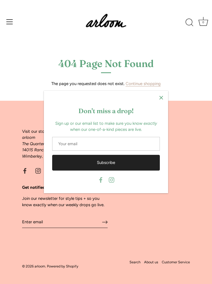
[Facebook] (101, 179)
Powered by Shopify (62, 266)
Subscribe (106, 162)
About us (151, 262)
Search (135, 262)
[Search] (189, 23)
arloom (40, 266)
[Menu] (10, 22)
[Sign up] (105, 222)
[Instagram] (111, 179)
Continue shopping (143, 83)
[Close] (161, 98)
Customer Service (176, 262)
